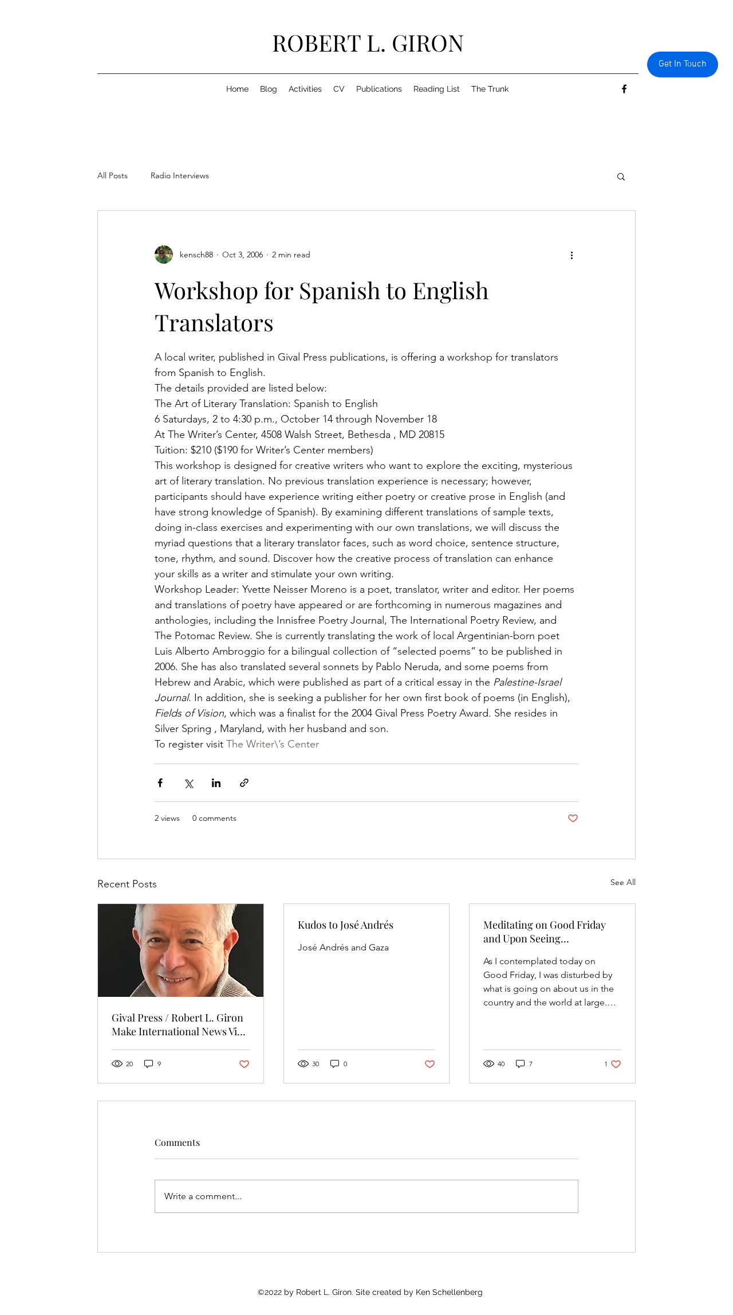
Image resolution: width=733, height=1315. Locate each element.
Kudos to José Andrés (345, 925)
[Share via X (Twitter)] (188, 782)
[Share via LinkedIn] (216, 782)
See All (623, 882)
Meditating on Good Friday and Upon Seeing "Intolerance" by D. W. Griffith (550, 931)
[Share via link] (244, 782)
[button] (621, 176)
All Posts (112, 175)
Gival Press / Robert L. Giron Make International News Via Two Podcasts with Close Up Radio (177, 1024)
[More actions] (571, 254)
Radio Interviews (180, 175)
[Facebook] (624, 89)
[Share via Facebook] (160, 782)
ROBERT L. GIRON (368, 42)
